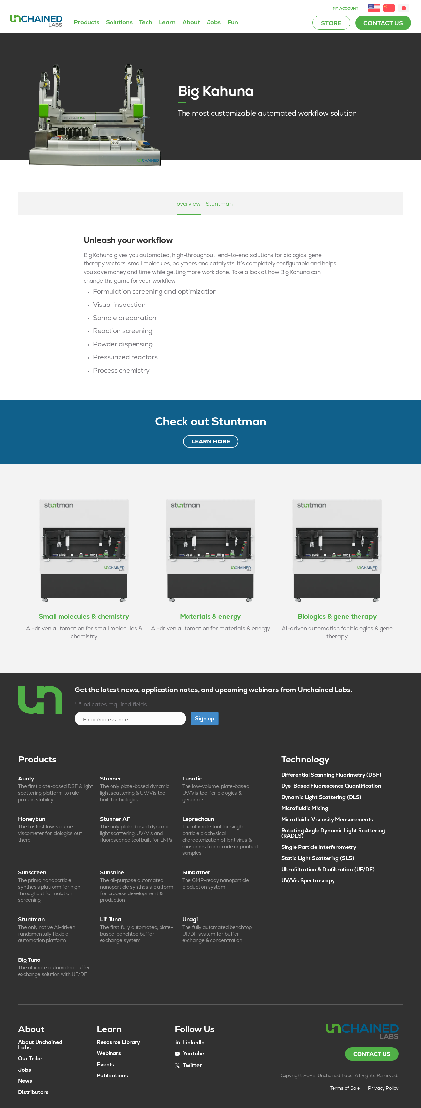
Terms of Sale (345, 1088)
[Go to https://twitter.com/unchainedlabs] (188, 1065)
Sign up (204, 718)
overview (189, 203)
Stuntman (219, 203)
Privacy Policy (383, 1088)
